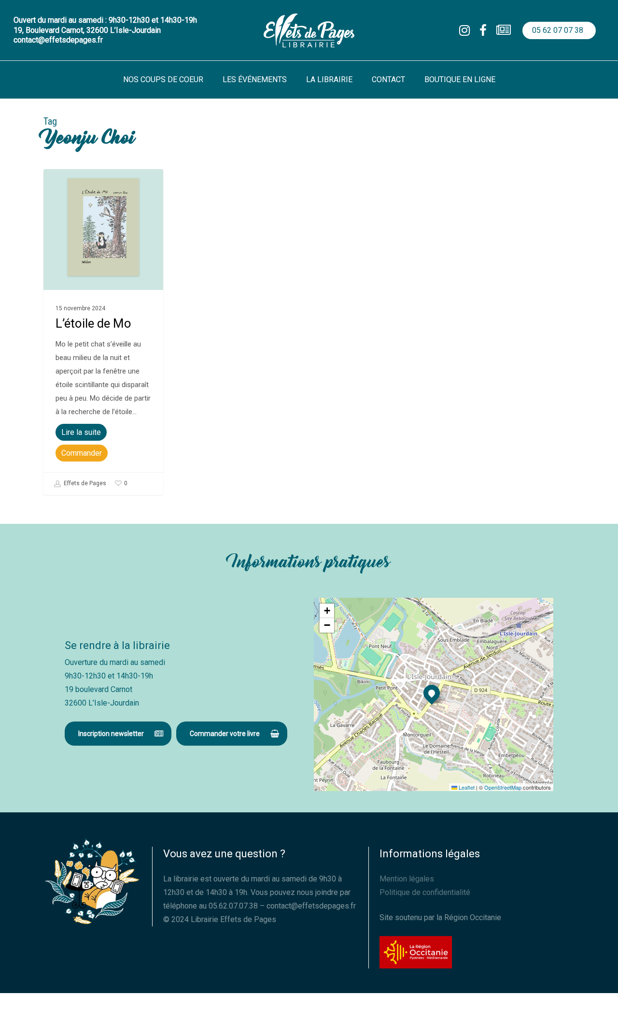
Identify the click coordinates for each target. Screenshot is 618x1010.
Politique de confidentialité (424, 892)
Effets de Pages (84, 483)
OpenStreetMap (502, 787)
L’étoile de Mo (93, 323)
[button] (118, 733)
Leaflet (466, 787)
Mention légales (406, 878)
